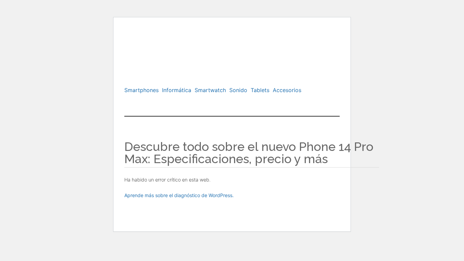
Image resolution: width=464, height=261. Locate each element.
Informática (176, 90)
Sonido (238, 90)
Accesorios (287, 90)
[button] (143, 90)
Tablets (260, 90)
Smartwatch (210, 90)
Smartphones (141, 90)
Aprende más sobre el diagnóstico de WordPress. (179, 195)
